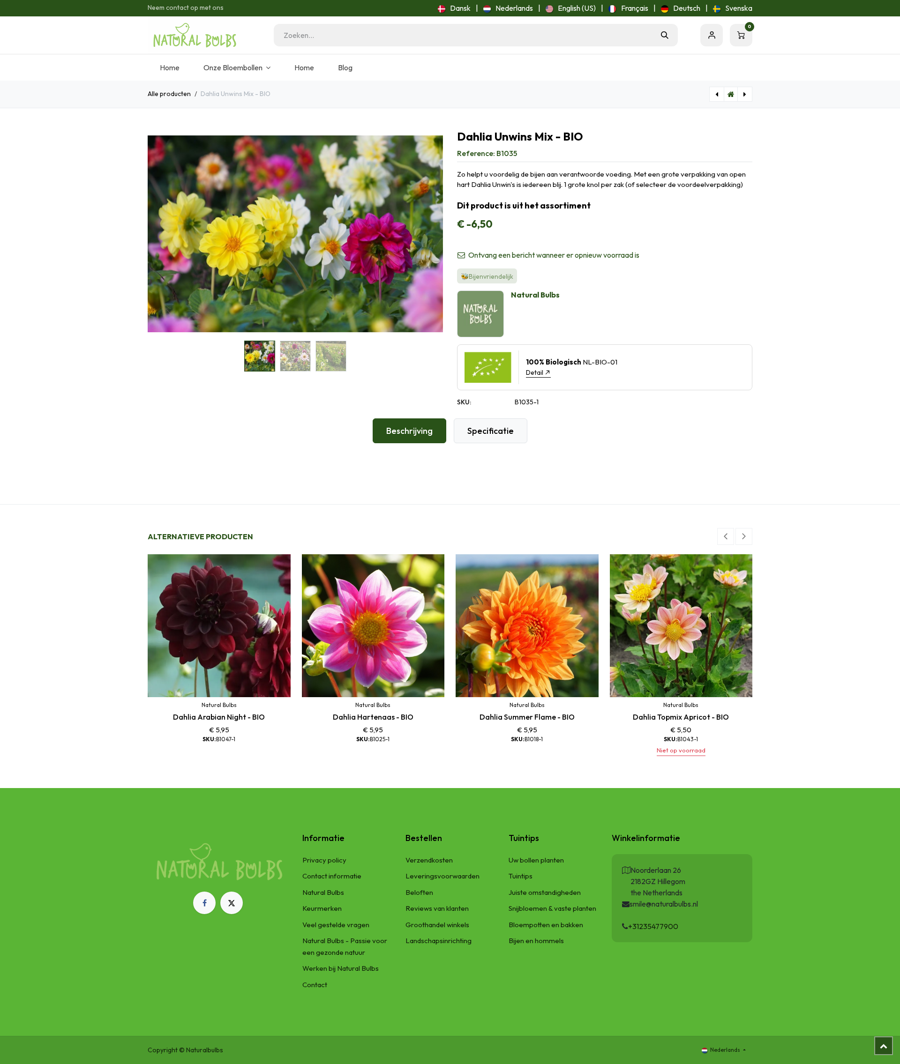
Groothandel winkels (437, 924)
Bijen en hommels (536, 940)
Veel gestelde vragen (335, 924)
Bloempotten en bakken (546, 924)
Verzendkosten (429, 860)
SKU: (464, 402)
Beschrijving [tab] (409, 430)
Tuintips (520, 875)
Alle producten (169, 93)
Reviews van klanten (437, 908)
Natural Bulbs (323, 892)
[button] (162, 233)
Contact (314, 984)
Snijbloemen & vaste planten (552, 908)
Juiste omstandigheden (545, 892)
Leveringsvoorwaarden (442, 875)
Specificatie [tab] (490, 430)
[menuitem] (454, 8)
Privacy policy (324, 860)
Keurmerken (322, 908)
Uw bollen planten (536, 860)
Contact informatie (331, 875)
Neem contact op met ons (186, 7)
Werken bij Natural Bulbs (340, 968)
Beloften (419, 892)
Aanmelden (711, 35)
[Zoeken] (665, 35)
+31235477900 (653, 926)
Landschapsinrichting (438, 940)
